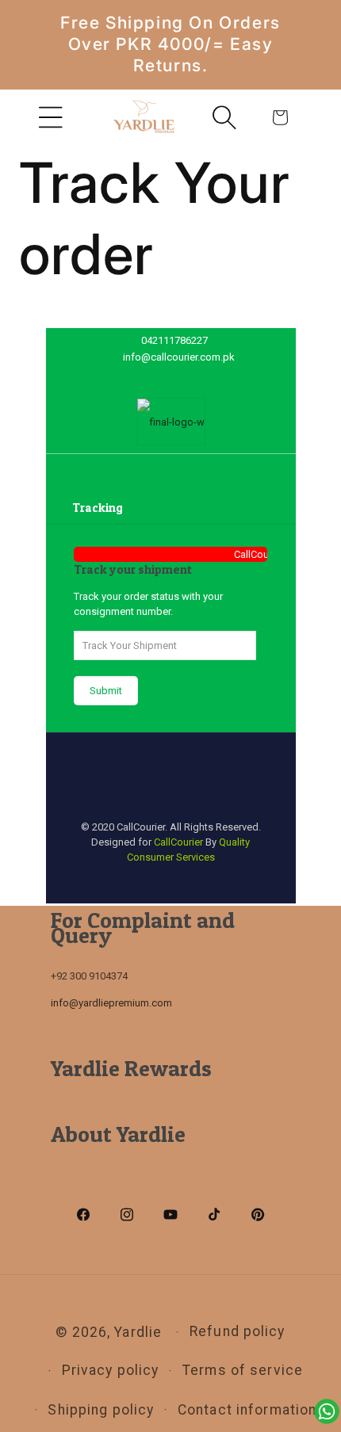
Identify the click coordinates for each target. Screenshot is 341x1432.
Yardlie (138, 1332)
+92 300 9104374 (89, 976)
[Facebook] (136, 377)
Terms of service (242, 1370)
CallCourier (178, 842)
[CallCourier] (171, 421)
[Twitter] (159, 377)
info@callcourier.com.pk (179, 357)
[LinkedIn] (182, 377)
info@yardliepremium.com (111, 1003)
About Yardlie (118, 1134)
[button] (51, 117)
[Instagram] (205, 377)
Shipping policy (101, 1410)
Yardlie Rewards (131, 1068)
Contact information (247, 1410)
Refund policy (237, 1331)
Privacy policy (110, 1370)
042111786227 (174, 340)
